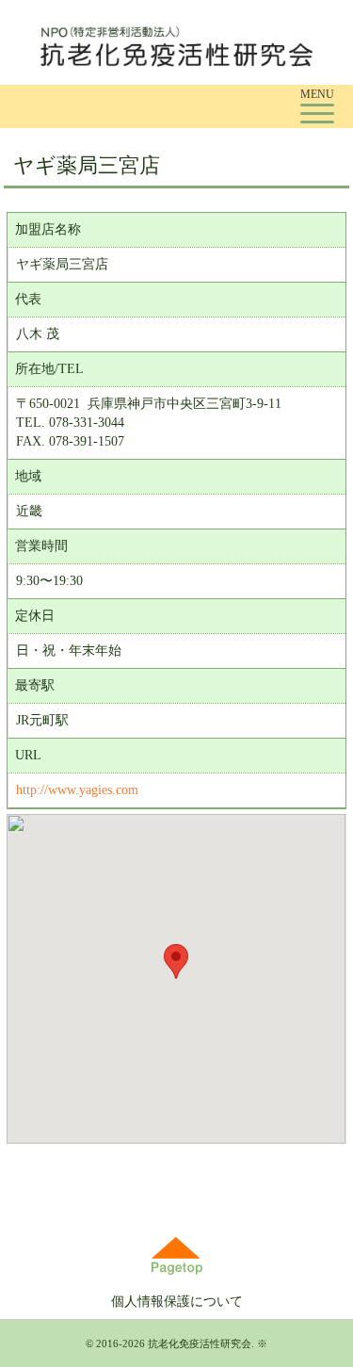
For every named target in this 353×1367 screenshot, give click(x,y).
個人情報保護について (177, 1301)
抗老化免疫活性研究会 (199, 1343)
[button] (176, 961)
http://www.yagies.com (77, 790)
